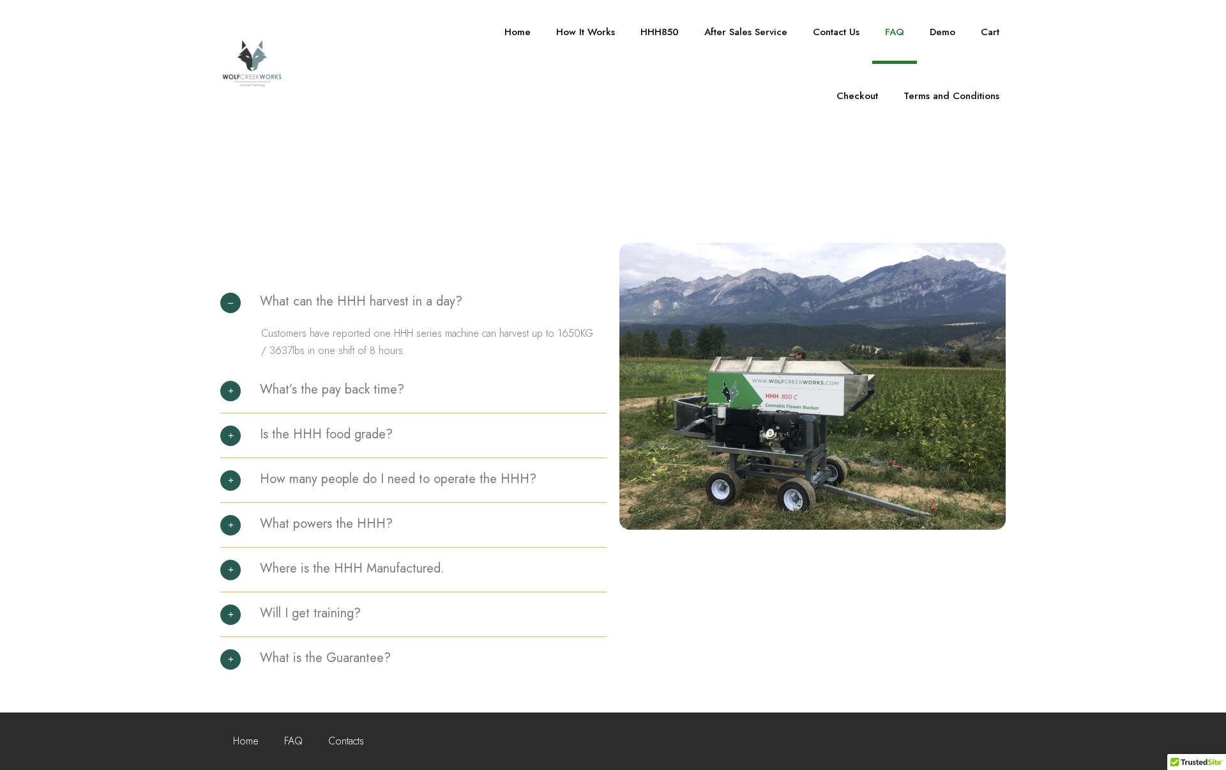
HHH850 (659, 32)
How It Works (585, 32)
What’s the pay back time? (332, 389)
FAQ (894, 32)
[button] (413, 307)
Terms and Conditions (951, 96)
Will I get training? (310, 613)
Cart (990, 32)
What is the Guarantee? (325, 658)
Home (517, 32)
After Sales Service (745, 32)
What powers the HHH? (326, 523)
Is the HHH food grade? (326, 434)
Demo (942, 32)
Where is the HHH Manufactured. (352, 568)
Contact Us (836, 32)
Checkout (857, 96)
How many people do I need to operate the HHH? (398, 479)
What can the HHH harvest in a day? (361, 301)
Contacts (346, 741)
